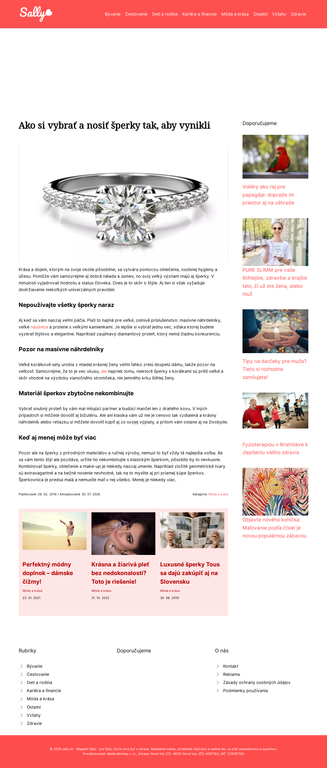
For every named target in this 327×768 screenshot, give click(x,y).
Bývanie (112, 14)
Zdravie (298, 14)
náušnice (39, 326)
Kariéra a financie (199, 14)
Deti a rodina (165, 14)
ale (104, 371)
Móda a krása (235, 14)
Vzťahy (279, 14)
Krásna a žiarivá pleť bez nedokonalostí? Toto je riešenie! (120, 573)
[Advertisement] (163, 64)
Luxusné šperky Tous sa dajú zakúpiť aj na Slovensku (190, 573)
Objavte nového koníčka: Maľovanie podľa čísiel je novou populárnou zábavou (274, 528)
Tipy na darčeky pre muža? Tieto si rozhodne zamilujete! (274, 369)
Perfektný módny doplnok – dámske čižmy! (48, 573)
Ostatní (260, 14)
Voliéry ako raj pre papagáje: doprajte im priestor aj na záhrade (268, 195)
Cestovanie (136, 14)
